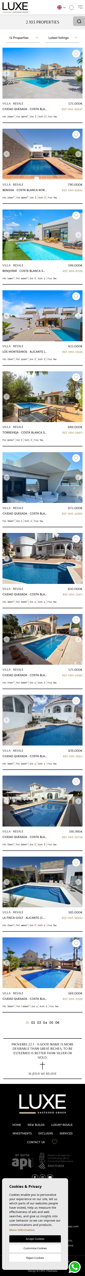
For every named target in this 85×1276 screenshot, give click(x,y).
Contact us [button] (36, 1142)
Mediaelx (51, 1271)
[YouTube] (50, 1177)
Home (16, 1125)
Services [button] (66, 1133)
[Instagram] (42, 1177)
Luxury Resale (62, 1125)
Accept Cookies (35, 1239)
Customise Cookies (35, 1248)
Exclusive (45, 1133)
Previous (6, 73)
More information (22, 1230)
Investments (22, 1133)
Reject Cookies (35, 1258)
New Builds (36, 1125)
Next (78, 73)
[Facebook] (35, 1177)
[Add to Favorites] (76, 53)
